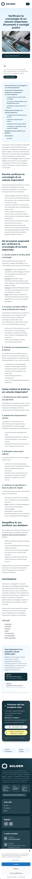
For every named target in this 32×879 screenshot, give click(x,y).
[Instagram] (11, 824)
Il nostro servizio (9, 77)
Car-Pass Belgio (10, 635)
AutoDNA (8, 278)
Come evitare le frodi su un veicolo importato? (14, 111)
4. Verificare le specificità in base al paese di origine (16, 127)
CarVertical (8, 269)
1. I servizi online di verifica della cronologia (16, 98)
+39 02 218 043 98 (17, 727)
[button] (29, 851)
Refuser (16, 868)
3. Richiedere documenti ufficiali (16, 124)
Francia (26, 774)
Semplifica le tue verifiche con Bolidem (15, 132)
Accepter (16, 864)
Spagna (20, 774)
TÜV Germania (9, 633)
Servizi (6, 805)
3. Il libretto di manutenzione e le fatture (16, 106)
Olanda (17, 776)
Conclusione (9, 136)
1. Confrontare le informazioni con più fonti (17, 116)
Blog (5, 810)
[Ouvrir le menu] (28, 4)
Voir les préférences (16, 873)
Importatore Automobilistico (10, 772)
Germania (13, 774)
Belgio (4, 776)
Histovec (7, 288)
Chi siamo (7, 808)
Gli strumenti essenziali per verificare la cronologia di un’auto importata (14, 92)
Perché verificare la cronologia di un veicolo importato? (16, 86)
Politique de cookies (12, 876)
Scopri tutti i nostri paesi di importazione (13, 795)
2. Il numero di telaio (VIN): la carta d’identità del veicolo (17, 102)
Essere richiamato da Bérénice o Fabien (17, 732)
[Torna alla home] (8, 4)
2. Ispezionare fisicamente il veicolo (15, 120)
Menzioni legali (21, 876)
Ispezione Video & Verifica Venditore (14, 535)
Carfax (7, 294)
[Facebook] (6, 824)
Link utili (9, 138)
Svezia (9, 776)
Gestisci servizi (15, 859)
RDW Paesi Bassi (10, 638)
